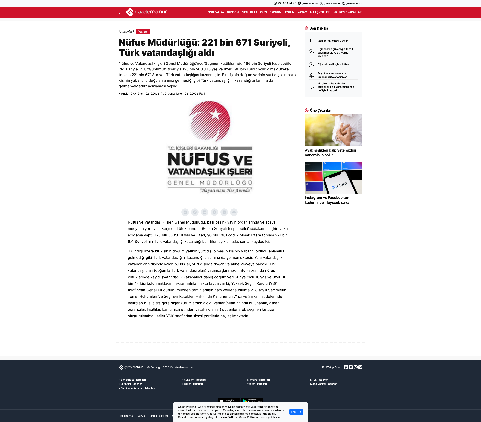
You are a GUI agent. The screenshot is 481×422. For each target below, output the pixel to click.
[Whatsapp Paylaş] (224, 212)
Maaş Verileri (320, 12)
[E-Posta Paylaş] (234, 212)
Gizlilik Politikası (158, 415)
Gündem (233, 12)
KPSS (263, 12)
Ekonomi (276, 12)
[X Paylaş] (195, 212)
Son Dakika (216, 12)
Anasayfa (125, 31)
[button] (121, 12)
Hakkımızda (126, 415)
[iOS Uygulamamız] (229, 401)
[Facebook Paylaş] (185, 212)
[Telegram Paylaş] (214, 212)
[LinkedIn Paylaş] (204, 212)
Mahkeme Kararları (347, 12)
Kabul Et (296, 412)
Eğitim (290, 12)
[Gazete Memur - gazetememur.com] (146, 11)
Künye (141, 415)
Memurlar (249, 12)
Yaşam (302, 12)
